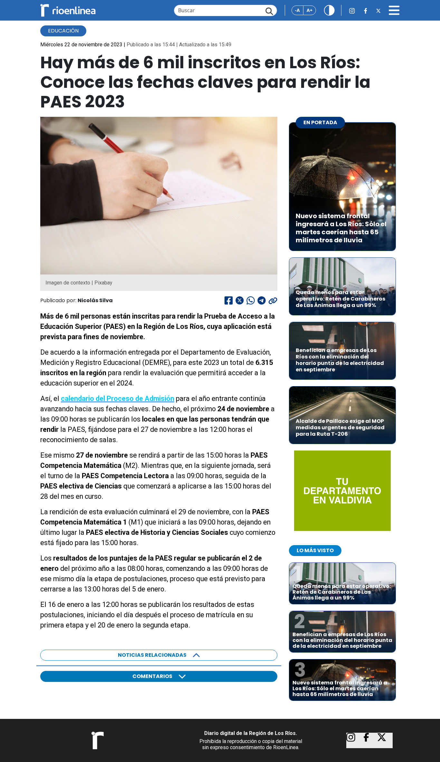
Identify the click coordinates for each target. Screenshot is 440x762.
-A (297, 10)
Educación (63, 30)
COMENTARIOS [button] (152, 676)
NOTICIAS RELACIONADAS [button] (152, 655)
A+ (309, 10)
